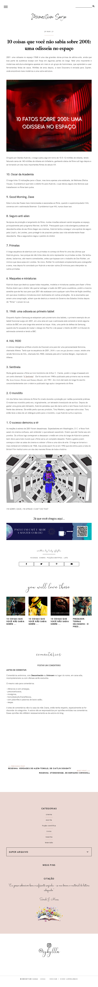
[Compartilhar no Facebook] (26, 564)
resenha (48, 837)
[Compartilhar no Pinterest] (56, 564)
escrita (49, 820)
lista (66, 558)
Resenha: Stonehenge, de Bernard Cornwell (64, 773)
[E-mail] (71, 564)
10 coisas (34, 558)
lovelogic (72, 979)
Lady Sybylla (55, 551)
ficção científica (54, 558)
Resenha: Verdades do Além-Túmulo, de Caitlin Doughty (39, 768)
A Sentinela (28, 376)
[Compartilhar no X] (41, 564)
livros (49, 831)
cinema (42, 558)
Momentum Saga (29, 979)
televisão (49, 842)
